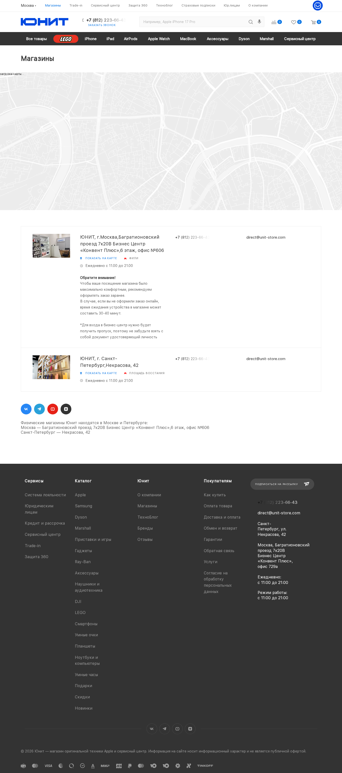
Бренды (145, 528)
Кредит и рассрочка (45, 523)
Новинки (83, 708)
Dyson (81, 517)
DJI (78, 601)
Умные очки (86, 635)
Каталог (83, 481)
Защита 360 (36, 556)
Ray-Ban (83, 561)
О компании (149, 495)
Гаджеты (83, 550)
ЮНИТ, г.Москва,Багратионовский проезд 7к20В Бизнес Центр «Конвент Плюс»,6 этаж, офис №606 (122, 243)
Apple (80, 495)
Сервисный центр (43, 534)
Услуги (210, 561)
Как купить (215, 495)
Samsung (83, 506)
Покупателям (218, 481)
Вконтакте (26, 409)
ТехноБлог (147, 517)
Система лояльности (45, 495)
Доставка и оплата (222, 517)
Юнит (143, 481)
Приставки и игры (93, 539)
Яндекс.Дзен (66, 409)
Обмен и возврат (220, 528)
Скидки (82, 697)
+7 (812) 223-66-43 (106, 20)
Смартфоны (86, 624)
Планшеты (85, 646)
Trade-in (33, 545)
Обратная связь (219, 550)
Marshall (83, 528)
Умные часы (86, 674)
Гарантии (213, 539)
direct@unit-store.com (265, 237)
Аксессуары (86, 573)
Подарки (83, 685)
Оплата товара (218, 506)
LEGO (80, 612)
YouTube (52, 409)
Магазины (147, 506)
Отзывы (144, 539)
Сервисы (34, 481)
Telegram (39, 409)
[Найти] (251, 22)
